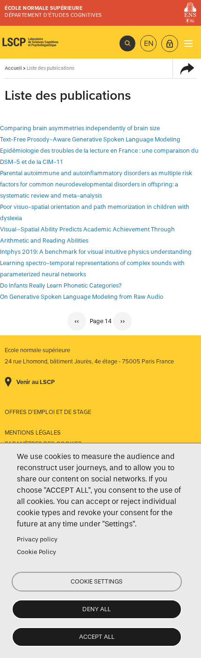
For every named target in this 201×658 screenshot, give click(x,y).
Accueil (13, 68)
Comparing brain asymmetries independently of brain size (80, 128)
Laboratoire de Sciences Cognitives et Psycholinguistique (30, 42)
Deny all (96, 609)
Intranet (169, 43)
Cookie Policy (36, 552)
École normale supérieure (43, 8)
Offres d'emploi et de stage (48, 412)
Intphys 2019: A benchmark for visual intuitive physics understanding (96, 251)
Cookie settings (96, 581)
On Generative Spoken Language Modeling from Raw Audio (81, 296)
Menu (188, 43)
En (148, 43)
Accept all (97, 637)
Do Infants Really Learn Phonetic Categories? (61, 285)
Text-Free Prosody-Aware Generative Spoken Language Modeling (90, 139)
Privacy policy (37, 539)
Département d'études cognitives (53, 15)
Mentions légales (33, 432)
